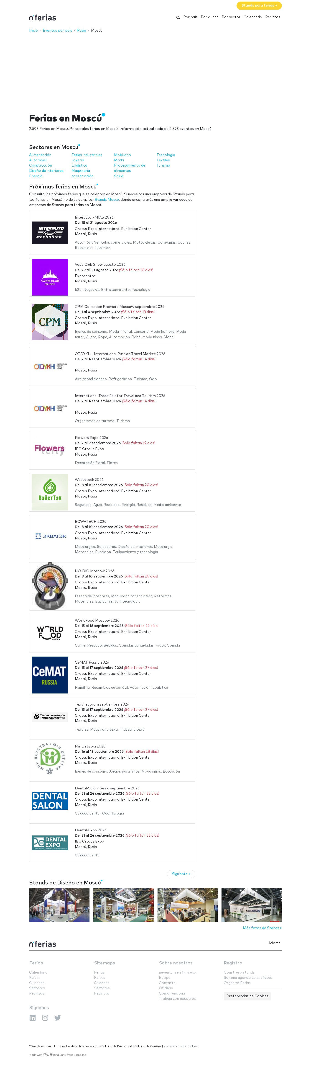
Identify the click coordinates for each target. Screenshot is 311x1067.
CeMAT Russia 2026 (92, 662)
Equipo (165, 977)
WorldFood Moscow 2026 (97, 620)
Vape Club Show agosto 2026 (100, 264)
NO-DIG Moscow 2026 (94, 571)
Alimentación (40, 155)
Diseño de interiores (46, 171)
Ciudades (36, 983)
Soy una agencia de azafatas (248, 977)
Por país (190, 17)
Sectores (37, 988)
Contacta (167, 983)
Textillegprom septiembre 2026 (102, 704)
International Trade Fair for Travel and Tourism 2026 (120, 396)
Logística (79, 165)
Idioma (274, 943)
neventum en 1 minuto (177, 972)
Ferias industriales (86, 155)
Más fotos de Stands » (262, 928)
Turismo (163, 165)
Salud (118, 176)
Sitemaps (104, 963)
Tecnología (165, 155)
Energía (35, 176)
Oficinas (166, 988)
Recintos (272, 17)
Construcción (40, 165)
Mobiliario (122, 155)
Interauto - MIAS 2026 (94, 217)
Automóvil (37, 160)
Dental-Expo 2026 (91, 830)
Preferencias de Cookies (247, 996)
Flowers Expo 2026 (91, 438)
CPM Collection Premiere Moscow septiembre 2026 (119, 307)
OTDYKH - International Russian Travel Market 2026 (120, 354)
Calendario (253, 17)
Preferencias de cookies (181, 1046)
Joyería (77, 160)
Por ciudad (210, 17)
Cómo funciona (172, 993)
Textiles (163, 160)
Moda (119, 160)
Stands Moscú (107, 199)
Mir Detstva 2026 (90, 746)
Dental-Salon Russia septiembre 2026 (107, 788)
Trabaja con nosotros (177, 998)
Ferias (36, 963)
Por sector (231, 17)
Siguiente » (181, 874)
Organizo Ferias (237, 983)
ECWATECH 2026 (90, 521)
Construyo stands (239, 972)
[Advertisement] (155, 70)
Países (34, 977)
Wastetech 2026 (89, 480)
